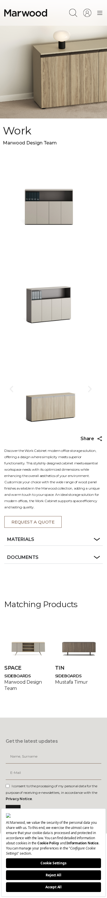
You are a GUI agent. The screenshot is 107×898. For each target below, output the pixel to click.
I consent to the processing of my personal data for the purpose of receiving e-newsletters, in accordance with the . (51, 792)
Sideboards (17, 675)
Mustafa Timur (71, 682)
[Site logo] (25, 12)
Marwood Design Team (30, 143)
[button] (11, 389)
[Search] (73, 13)
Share (87, 438)
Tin (59, 668)
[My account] (87, 13)
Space (12, 668)
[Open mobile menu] (100, 13)
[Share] (100, 439)
